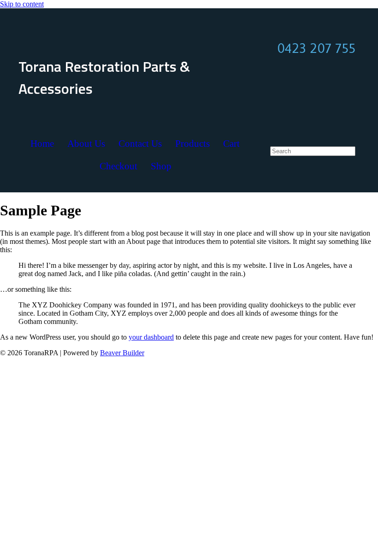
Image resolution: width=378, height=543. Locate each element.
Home (42, 143)
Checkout (118, 166)
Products (192, 143)
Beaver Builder (122, 353)
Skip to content (22, 4)
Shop (161, 166)
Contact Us (140, 143)
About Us (86, 143)
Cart (231, 143)
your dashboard (151, 337)
